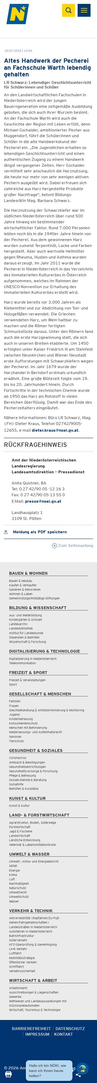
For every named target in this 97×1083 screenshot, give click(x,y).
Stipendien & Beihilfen (24, 637)
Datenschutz (70, 1028)
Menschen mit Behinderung (28, 728)
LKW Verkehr (18, 949)
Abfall (13, 866)
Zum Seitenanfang (75, 545)
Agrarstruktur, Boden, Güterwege (32, 822)
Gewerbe (15, 997)
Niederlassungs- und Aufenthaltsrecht (35, 732)
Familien (14, 701)
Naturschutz (17, 888)
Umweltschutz (19, 897)
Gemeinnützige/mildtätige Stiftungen (34, 598)
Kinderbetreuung (21, 719)
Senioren (15, 737)
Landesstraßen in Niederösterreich (33, 927)
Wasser (14, 901)
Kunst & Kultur (19, 805)
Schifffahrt (16, 967)
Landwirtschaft (19, 836)
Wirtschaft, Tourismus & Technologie (34, 1010)
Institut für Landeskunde (26, 633)
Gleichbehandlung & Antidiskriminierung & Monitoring (46, 710)
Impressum (37, 1034)
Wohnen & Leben (21, 594)
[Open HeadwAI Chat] (82, 1068)
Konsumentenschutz (23, 723)
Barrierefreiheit (31, 1028)
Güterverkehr (18, 940)
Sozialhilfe (16, 784)
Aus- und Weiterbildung (25, 615)
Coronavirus (17, 758)
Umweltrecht (18, 892)
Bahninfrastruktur (21, 936)
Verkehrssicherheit (22, 971)
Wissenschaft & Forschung (27, 642)
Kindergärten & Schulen (25, 620)
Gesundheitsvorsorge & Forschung (33, 771)
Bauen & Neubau (20, 581)
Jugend (14, 714)
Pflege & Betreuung (22, 775)
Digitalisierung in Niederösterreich (33, 659)
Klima (13, 875)
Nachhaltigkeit (19, 883)
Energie (14, 870)
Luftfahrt (15, 953)
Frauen (14, 706)
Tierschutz (16, 741)
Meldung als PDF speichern (39, 531)
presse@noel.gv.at (43, 501)
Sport (13, 684)
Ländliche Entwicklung (24, 840)
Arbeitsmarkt (18, 988)
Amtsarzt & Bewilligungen (27, 762)
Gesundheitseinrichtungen (27, 767)
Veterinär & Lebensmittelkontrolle (32, 845)
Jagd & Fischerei (20, 831)
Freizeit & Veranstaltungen (27, 680)
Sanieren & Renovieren (25, 589)
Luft (12, 879)
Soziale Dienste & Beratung (28, 780)
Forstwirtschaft (19, 827)
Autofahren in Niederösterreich (30, 931)
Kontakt (63, 1034)
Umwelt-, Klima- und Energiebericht (33, 861)
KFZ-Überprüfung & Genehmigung (33, 944)
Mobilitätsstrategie (22, 958)
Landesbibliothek (21, 628)
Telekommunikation (22, 663)
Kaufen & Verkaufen (22, 585)
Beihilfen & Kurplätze (23, 789)
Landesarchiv (18, 624)
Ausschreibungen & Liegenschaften (33, 992)
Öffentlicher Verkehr (23, 962)
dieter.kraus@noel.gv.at (55, 430)
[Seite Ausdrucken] (8, 1075)
